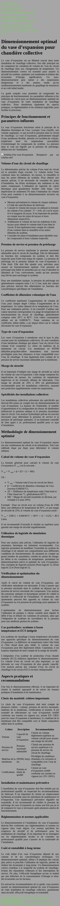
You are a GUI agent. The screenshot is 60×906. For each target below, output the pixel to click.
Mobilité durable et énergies (14, 16)
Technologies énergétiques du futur (18, 12)
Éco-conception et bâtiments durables (19, 29)
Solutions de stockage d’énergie (16, 25)
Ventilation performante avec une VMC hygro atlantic (27, 903)
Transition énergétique (12, 8)
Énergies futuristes (10, 3)
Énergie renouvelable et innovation (18, 21)
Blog (3, 34)
